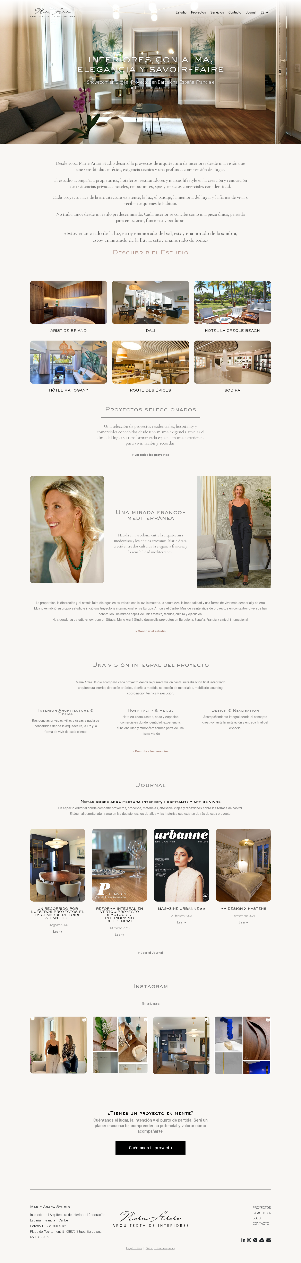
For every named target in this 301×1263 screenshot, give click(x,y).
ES (263, 12)
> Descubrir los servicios (151, 751)
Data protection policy (160, 1248)
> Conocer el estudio (150, 631)
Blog (257, 1218)
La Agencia (262, 1213)
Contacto (235, 12)
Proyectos (198, 12)
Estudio (181, 12)
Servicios (217, 12)
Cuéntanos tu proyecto (150, 1147)
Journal (251, 12)
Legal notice (134, 1248)
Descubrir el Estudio (151, 252)
